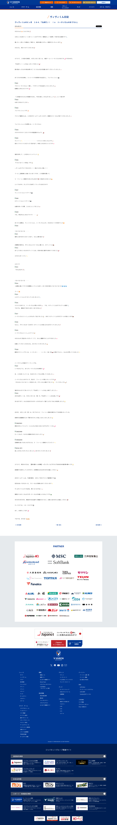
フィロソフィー (23, 710)
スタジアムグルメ (44, 702)
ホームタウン (23, 696)
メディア (22, 691)
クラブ (21, 679)
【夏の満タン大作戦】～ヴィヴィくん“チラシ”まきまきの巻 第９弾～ (50, 464)
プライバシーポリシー (84, 704)
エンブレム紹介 (23, 715)
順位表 (41, 698)
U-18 (61, 706)
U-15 (61, 708)
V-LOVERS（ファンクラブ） (66, 679)
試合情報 (38, 7)
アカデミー (22, 698)
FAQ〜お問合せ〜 (83, 706)
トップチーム (23, 677)
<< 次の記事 (18, 524)
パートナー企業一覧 (84, 674)
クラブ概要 (22, 713)
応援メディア (23, 729)
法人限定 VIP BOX (84, 679)
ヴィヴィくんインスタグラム (86, 689)
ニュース (12, 7)
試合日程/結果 (43, 695)
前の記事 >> (99, 524)
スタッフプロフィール (24, 720)
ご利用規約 (81, 699)
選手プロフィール (24, 717)
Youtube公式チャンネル (85, 694)
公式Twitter (82, 687)
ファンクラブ (23, 684)
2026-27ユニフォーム (65, 691)
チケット (22, 686)
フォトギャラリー (44, 700)
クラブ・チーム (25, 7)
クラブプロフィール (24, 708)
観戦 (52, 7)
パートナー (92, 7)
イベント (22, 689)
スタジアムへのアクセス (45, 684)
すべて (21, 674)
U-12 (61, 711)
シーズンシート (63, 677)
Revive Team (43, 682)
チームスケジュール (24, 724)
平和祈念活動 (23, 734)
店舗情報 (62, 694)
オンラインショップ (64, 689)
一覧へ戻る (58, 524)
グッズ (78, 7)
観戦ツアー (42, 677)
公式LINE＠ (82, 691)
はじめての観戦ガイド (45, 679)
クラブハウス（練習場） (25, 727)
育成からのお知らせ (64, 701)
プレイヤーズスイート (65, 682)
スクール (22, 700)
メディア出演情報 (24, 731)
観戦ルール (42, 674)
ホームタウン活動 (24, 736)
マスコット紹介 (23, 722)
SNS (80, 684)
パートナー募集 (83, 677)
